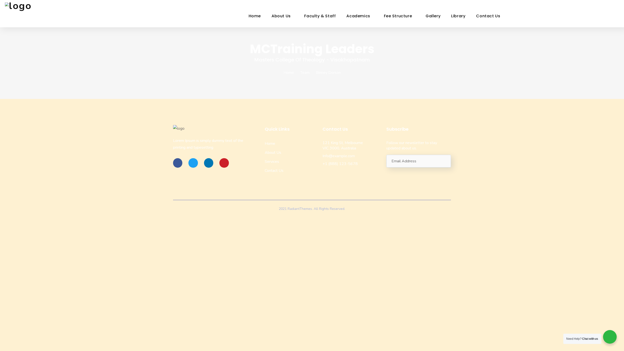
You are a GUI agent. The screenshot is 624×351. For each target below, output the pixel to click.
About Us (281, 16)
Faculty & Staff (320, 16)
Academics (358, 16)
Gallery (433, 16)
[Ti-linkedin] (208, 162)
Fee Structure (398, 16)
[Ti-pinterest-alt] (224, 162)
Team (305, 72)
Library (458, 16)
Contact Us (488, 16)
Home (255, 16)
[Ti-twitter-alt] (193, 162)
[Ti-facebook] (177, 162)
